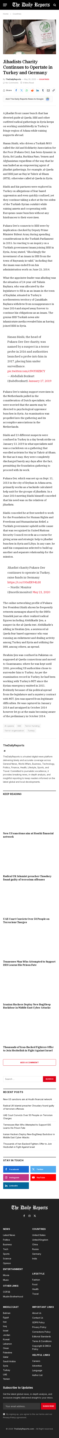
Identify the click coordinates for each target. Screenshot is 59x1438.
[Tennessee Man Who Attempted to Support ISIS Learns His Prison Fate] (29, 943)
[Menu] (5, 5)
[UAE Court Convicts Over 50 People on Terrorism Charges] (29, 900)
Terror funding (32, 726)
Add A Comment (29, 1062)
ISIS (19, 726)
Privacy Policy (9, 1417)
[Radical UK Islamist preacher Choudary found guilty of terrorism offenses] (29, 857)
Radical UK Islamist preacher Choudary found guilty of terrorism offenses (27, 878)
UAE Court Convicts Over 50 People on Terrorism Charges (26, 920)
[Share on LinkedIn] (37, 90)
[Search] (54, 5)
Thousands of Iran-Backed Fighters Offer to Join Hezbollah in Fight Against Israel (28, 1049)
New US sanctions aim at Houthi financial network (27, 1099)
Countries (44, 79)
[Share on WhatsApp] (27, 90)
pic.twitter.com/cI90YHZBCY (26, 371)
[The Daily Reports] (31, 5)
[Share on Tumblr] (43, 90)
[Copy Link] (53, 90)
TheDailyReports (13, 79)
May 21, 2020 (41, 592)
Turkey (31, 730)
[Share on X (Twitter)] (21, 90)
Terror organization (14, 730)
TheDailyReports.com (24, 1429)
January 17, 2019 (39, 381)
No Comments (12, 83)
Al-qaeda (9, 726)
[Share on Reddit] (32, 90)
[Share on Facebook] (16, 90)
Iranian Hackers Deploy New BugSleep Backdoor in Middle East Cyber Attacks (27, 1006)
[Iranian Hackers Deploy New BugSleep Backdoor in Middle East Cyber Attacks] (29, 985)
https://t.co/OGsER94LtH (24, 582)
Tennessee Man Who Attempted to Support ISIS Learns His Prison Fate (29, 963)
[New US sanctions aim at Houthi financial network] (29, 815)
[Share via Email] (48, 90)
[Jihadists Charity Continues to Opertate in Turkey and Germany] (29, 37)
